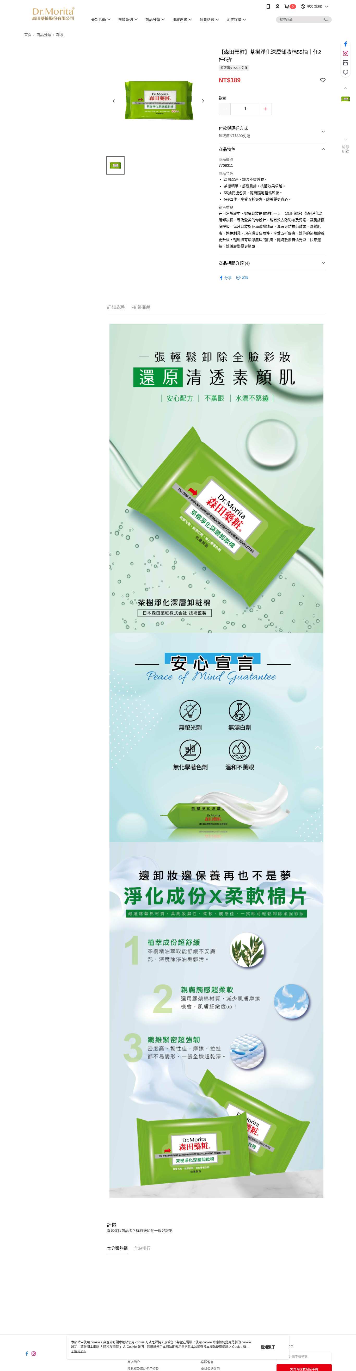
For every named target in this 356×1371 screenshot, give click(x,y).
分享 (228, 278)
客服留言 (207, 1362)
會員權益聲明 (210, 1369)
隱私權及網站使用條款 (143, 1369)
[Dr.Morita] (53, 13)
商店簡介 (133, 1362)
